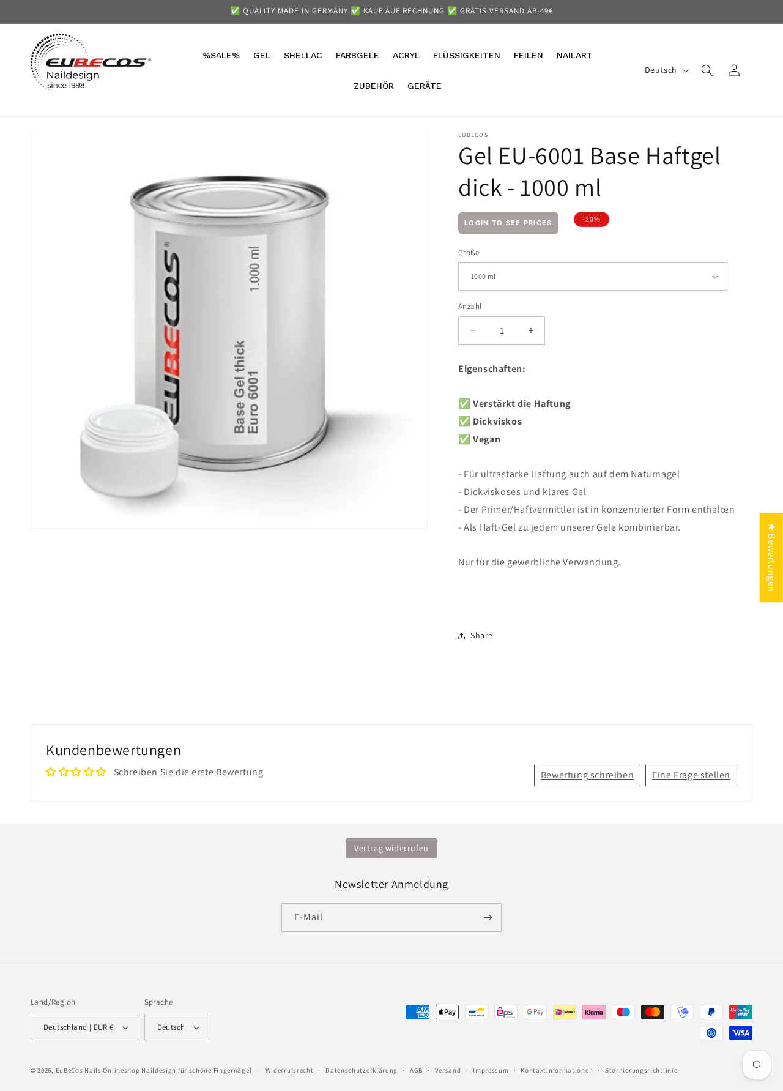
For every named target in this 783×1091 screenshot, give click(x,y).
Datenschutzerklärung (361, 1070)
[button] (707, 70)
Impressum (490, 1070)
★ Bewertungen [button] (771, 557)
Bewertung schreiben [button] (587, 775)
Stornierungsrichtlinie (641, 1070)
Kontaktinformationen (557, 1070)
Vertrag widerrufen (391, 848)
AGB (416, 1070)
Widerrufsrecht (289, 1070)
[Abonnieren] (487, 917)
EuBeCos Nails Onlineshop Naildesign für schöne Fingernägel (154, 1070)
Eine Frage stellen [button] (691, 775)
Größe (468, 252)
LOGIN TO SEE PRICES (508, 222)
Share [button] (481, 635)
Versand (448, 1070)
